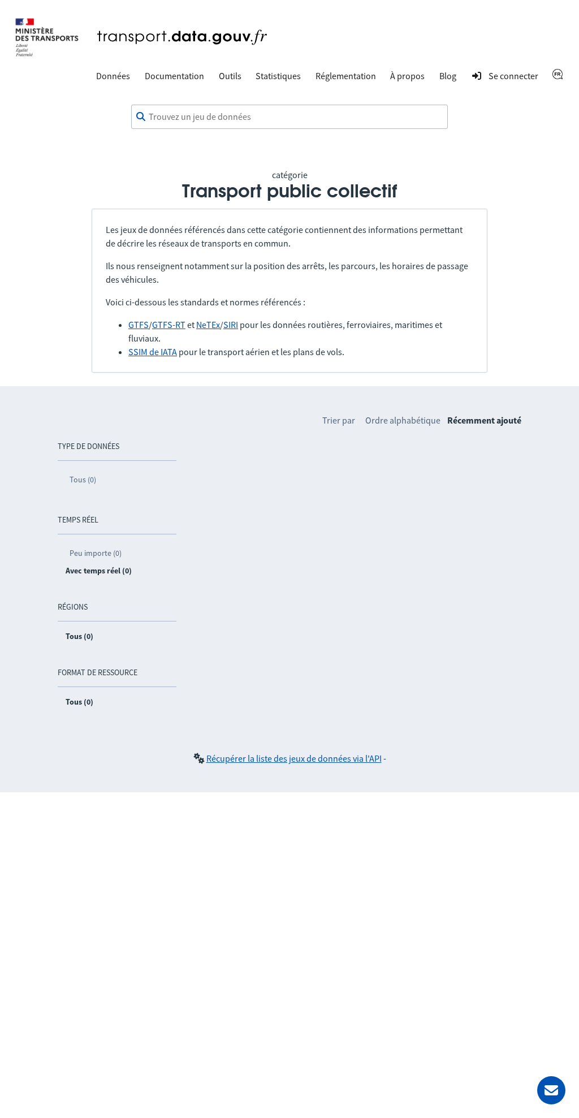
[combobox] (289, 117)
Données (113, 75)
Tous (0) (83, 479)
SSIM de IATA (152, 351)
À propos (407, 75)
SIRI (230, 324)
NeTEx (208, 324)
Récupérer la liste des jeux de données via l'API (294, 758)
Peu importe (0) (96, 553)
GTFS (138, 324)
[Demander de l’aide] (551, 1090)
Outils (230, 75)
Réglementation (346, 75)
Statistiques (278, 75)
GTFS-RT (168, 324)
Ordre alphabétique (402, 420)
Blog (447, 75)
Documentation (174, 75)
